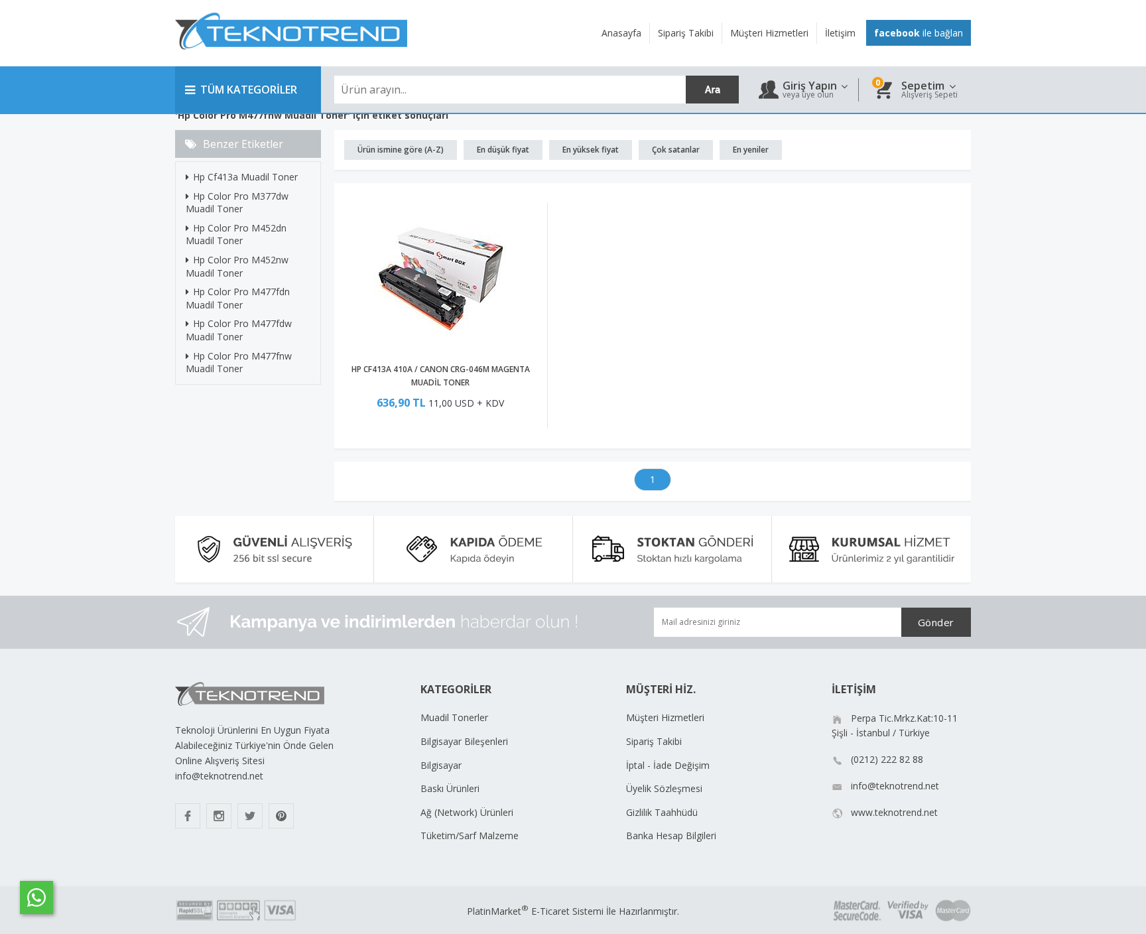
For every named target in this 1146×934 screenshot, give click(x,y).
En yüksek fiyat (590, 149)
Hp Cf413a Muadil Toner (245, 176)
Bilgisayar (441, 765)
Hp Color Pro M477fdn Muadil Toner (238, 298)
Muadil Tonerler (454, 717)
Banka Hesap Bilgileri (671, 835)
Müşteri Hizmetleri (665, 717)
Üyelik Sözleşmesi (664, 788)
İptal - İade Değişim (668, 765)
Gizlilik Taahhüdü (662, 812)
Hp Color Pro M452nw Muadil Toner (237, 266)
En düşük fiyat (503, 149)
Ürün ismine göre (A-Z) (400, 149)
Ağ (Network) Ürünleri (466, 812)
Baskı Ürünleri (449, 788)
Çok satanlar (676, 149)
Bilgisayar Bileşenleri (464, 741)
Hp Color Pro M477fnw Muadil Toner (239, 362)
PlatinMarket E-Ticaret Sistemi (535, 911)
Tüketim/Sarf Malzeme (469, 835)
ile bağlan (918, 33)
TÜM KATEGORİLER (248, 89)
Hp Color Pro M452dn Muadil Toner (236, 234)
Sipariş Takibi (654, 741)
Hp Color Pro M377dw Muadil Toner (237, 203)
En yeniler (751, 149)
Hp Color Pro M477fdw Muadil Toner (239, 330)
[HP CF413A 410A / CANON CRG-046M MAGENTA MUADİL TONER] (440, 281)
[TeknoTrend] (291, 56)
